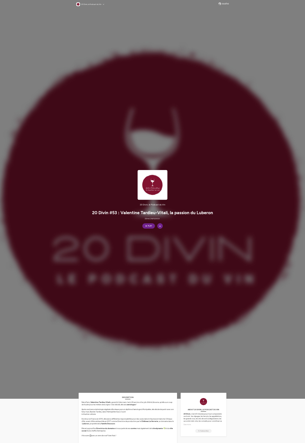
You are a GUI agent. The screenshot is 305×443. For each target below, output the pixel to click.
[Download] (160, 226)
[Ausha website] (223, 3)
